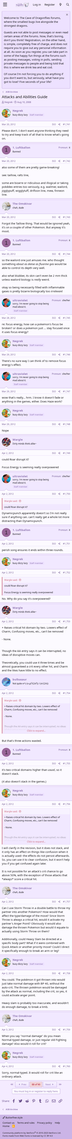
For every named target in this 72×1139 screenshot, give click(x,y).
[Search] (67, 4)
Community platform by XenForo (32, 1132)
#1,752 (66, 572)
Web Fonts (25, 1135)
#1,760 (66, 1066)
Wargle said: (11, 501)
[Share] (59, 124)
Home (6, 1126)
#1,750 (66, 493)
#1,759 (66, 1029)
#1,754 (66, 693)
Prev (23, 1084)
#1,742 (66, 161)
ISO (54, 124)
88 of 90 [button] (36, 1084)
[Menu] (5, 4)
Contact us (8, 1122)
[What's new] (60, 4)
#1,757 (66, 901)
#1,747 (66, 391)
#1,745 (66, 317)
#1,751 (66, 543)
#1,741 (66, 124)
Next (48, 1084)
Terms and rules (26, 1122)
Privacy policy (44, 1122)
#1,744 (66, 254)
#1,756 (66, 804)
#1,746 (66, 354)
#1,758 (66, 973)
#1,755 (66, 763)
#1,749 (66, 453)
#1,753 (66, 621)
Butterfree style (14, 1117)
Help (57, 1122)
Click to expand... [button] (36, 730)
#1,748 (66, 424)
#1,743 (66, 217)
